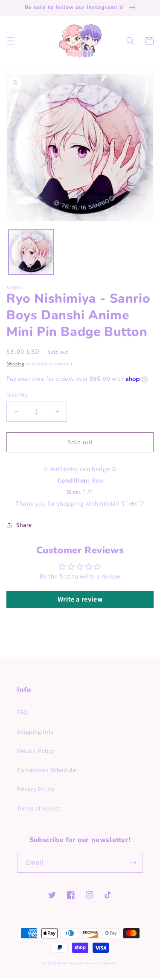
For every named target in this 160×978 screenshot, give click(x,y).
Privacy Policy (35, 789)
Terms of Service (39, 808)
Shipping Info (35, 731)
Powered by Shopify (98, 963)
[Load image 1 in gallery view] (31, 252)
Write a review (80, 599)
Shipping (15, 364)
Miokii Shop (68, 963)
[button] (10, 41)
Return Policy (35, 751)
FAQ (22, 712)
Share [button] (24, 525)
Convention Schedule (46, 770)
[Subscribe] (133, 863)
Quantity (17, 394)
